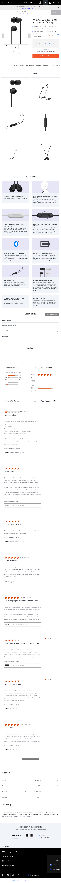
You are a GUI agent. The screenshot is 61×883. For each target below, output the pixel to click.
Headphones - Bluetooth (22, 13)
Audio (18, 11)
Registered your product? (17, 880)
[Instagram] (7, 875)
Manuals (4, 791)
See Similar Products (49, 43)
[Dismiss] (58, 7)
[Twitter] (18, 875)
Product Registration (34, 3)
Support (4, 797)
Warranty (36, 797)
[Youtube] (13, 875)
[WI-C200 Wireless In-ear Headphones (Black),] (6, 47)
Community (37, 791)
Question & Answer (39, 780)
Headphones (25, 11)
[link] (51, 35)
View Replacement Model (46, 55)
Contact (4, 780)
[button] (3, 36)
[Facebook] (2, 875)
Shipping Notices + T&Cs (28, 8)
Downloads (5, 786)
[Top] (58, 845)
